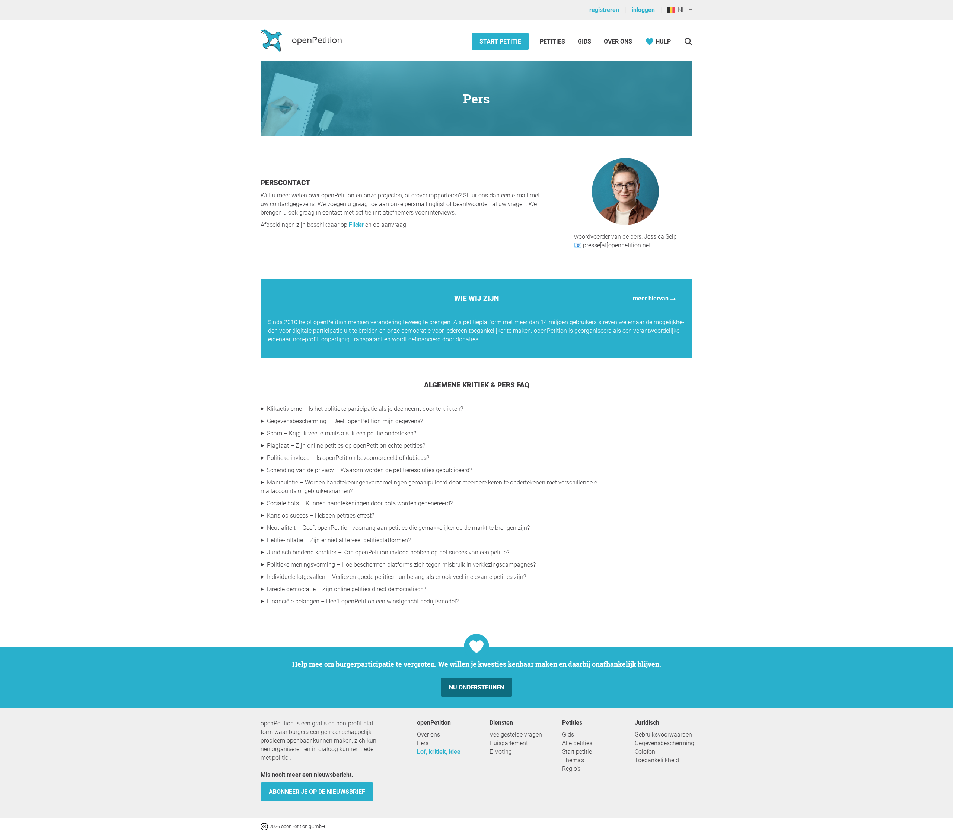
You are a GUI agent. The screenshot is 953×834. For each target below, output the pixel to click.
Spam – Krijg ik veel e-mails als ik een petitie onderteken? (341, 433)
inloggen (643, 9)
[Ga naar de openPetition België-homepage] (302, 40)
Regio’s (571, 768)
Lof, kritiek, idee (438, 751)
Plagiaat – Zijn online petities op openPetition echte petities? (346, 445)
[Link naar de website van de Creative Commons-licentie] (265, 826)
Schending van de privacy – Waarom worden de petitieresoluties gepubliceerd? (369, 470)
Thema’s (573, 760)
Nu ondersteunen (476, 687)
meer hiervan (651, 298)
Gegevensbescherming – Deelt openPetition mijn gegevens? (345, 421)
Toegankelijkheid (657, 760)
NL (680, 9)
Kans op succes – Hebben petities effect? (320, 515)
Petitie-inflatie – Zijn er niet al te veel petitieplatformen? (339, 540)
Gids (584, 41)
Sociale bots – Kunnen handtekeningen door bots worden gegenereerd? (360, 503)
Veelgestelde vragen (516, 734)
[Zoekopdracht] (688, 41)
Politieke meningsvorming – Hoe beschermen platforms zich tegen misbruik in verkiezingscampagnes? (401, 564)
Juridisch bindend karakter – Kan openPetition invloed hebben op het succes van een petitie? (388, 552)
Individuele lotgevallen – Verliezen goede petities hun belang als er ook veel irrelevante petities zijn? (396, 576)
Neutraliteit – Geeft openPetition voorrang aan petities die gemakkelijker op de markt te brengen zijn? (398, 527)
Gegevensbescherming (664, 743)
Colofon (645, 751)
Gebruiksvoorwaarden (663, 734)
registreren (604, 9)
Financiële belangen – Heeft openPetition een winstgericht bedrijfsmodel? (363, 601)
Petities (553, 41)
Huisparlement (509, 743)
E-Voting (501, 751)
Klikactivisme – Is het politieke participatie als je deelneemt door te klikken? (365, 408)
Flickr (356, 224)
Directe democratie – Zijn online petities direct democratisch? (346, 589)
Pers (422, 743)
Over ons (618, 41)
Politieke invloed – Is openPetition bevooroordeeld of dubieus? (348, 457)
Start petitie (500, 41)
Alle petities (577, 743)
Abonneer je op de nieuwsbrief (317, 791)
